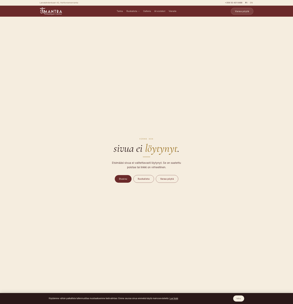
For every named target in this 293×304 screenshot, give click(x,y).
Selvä (239, 298)
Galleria (147, 11)
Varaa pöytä (242, 11)
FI (246, 2)
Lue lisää (174, 298)
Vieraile (172, 11)
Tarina (120, 11)
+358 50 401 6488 (233, 2)
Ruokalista (131, 11)
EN (251, 2)
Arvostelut (159, 11)
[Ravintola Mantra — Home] (51, 11)
